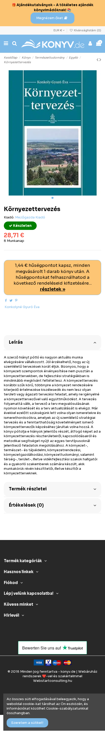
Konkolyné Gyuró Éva (22, 307)
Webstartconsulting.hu (52, 680)
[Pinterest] (16, 300)
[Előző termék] (98, 60)
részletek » (52, 289)
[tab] (52, 342)
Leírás (16, 342)
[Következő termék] (100, 60)
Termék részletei (28, 489)
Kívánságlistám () (87, 30)
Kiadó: (9, 217)
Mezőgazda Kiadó (30, 217)
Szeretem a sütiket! (27, 723)
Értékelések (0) (26, 505)
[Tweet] (10, 300)
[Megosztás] (6, 300)
